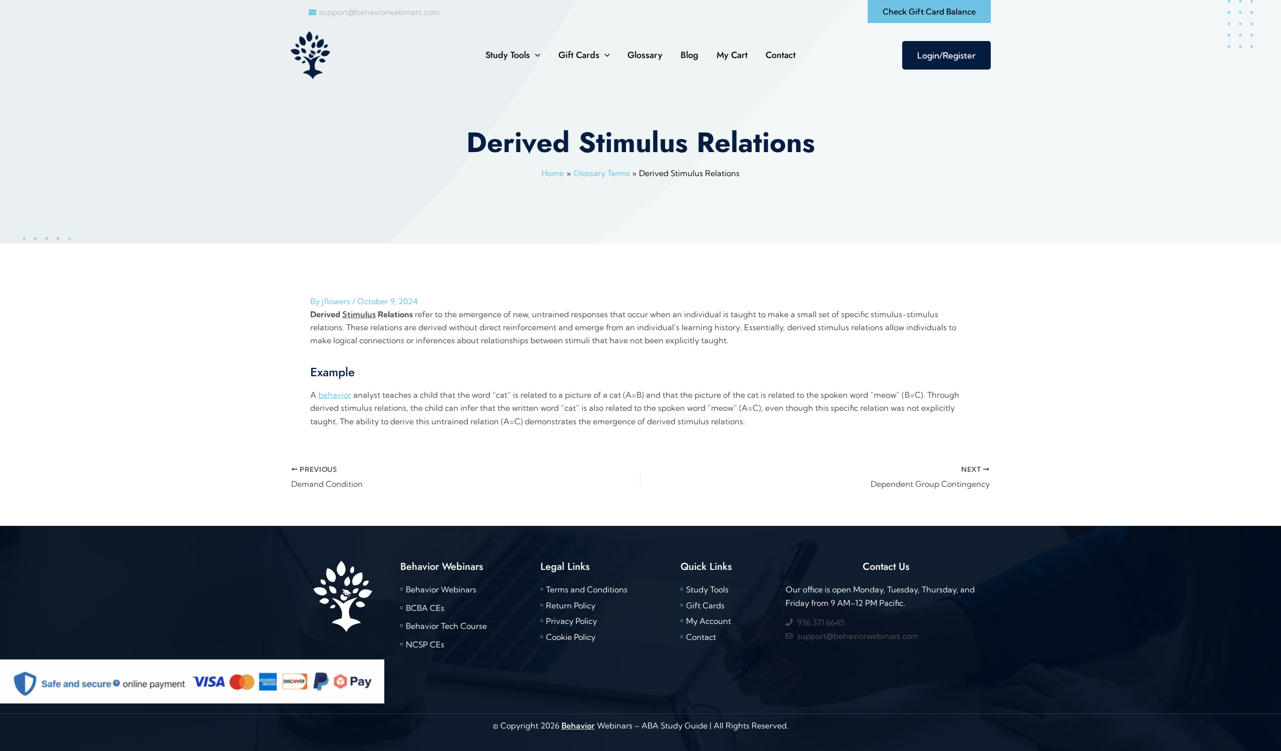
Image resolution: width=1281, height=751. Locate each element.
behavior (334, 395)
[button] (929, 11)
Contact (781, 55)
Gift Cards (578, 55)
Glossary (645, 55)
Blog (690, 55)
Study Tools (507, 55)
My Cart (732, 55)
